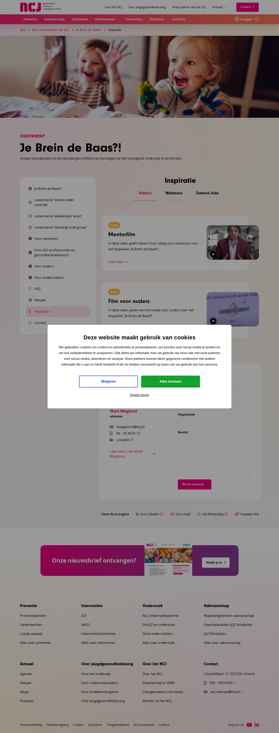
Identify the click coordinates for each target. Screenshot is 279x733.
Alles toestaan (171, 381)
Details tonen (139, 395)
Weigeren (108, 381)
